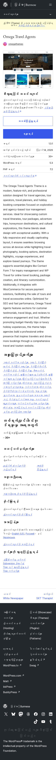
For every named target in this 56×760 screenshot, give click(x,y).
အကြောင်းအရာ (9, 612)
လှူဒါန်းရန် (37, 659)
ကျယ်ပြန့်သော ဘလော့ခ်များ (21, 411)
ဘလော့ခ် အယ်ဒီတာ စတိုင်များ (15, 362)
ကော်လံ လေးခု (27, 383)
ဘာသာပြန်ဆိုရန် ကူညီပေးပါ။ (31, 25)
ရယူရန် (28, 133)
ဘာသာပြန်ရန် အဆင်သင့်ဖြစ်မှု (29, 407)
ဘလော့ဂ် (33, 362)
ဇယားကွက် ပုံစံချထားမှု (13, 387)
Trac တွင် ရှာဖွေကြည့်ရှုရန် (16, 567)
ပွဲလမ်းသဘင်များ (38, 654)
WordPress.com (13, 675)
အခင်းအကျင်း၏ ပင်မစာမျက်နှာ (18, 175)
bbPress (9, 686)
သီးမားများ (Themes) (39, 617)
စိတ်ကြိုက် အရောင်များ (20, 366)
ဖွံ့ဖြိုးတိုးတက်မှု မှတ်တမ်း (14, 559)
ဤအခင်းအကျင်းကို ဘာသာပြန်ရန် (18, 544)
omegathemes (15, 44)
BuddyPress (11, 692)
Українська (9, 537)
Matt (7, 681)
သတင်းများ (8, 617)
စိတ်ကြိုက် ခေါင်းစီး (38, 366)
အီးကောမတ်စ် (38, 370)
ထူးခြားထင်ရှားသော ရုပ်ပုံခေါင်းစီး (33, 374)
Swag (34, 665)
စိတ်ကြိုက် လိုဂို (10, 370)
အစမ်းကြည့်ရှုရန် (28, 121)
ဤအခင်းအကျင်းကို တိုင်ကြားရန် (17, 514)
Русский (30, 533)
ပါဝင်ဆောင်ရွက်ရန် (41, 648)
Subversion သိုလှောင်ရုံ (13, 563)
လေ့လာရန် (8, 648)
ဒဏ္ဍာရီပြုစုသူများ (13, 659)
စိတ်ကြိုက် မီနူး (25, 370)
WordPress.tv (12, 665)
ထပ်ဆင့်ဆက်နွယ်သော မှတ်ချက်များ (33, 403)
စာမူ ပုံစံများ (41, 391)
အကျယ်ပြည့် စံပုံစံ (42, 383)
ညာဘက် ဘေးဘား (9, 395)
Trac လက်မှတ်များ (11, 571)
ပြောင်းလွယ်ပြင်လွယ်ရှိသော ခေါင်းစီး (36, 378)
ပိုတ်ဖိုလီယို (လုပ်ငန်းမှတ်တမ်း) (18, 391)
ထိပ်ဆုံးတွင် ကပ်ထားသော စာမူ (21, 399)
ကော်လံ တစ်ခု (45, 387)
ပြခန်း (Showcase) (41, 612)
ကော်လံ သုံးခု (7, 407)
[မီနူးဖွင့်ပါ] (51, 4)
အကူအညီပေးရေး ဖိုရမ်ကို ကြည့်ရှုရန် (20, 493)
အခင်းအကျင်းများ (10, 14)
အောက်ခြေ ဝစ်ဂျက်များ (12, 383)
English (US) (18, 533)
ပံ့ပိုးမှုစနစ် (10, 654)
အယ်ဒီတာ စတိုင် (11, 374)
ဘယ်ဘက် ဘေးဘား (31, 387)
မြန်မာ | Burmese (20, 706)
